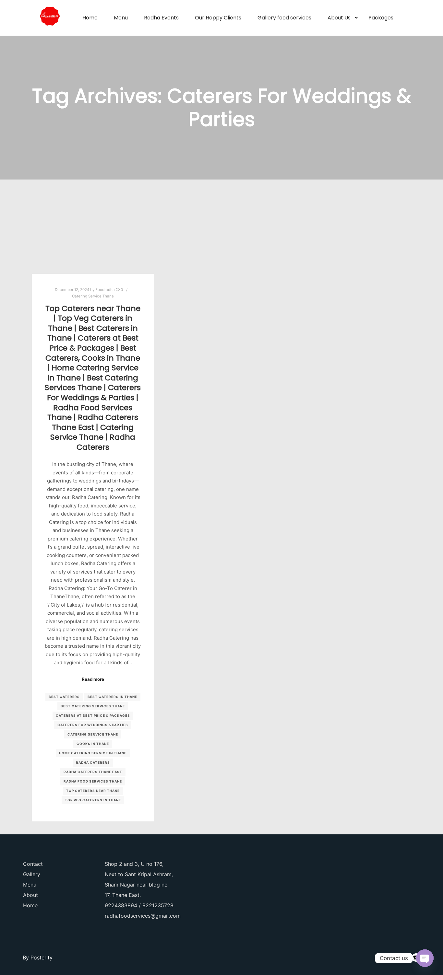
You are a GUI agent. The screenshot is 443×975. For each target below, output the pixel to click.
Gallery (31, 874)
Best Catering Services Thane (93, 706)
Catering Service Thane (93, 296)
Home (30, 905)
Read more (93, 679)
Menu (29, 884)
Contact (33, 864)
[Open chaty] (425, 958)
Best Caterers (64, 697)
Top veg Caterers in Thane (93, 800)
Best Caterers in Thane (112, 697)
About (30, 895)
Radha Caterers (93, 762)
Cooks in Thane (93, 744)
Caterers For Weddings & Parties (92, 725)
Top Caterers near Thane (93, 791)
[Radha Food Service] (50, 18)
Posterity (41, 957)
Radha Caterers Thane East (93, 772)
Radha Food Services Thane (93, 781)
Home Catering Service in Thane (92, 753)
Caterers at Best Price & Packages (93, 715)
